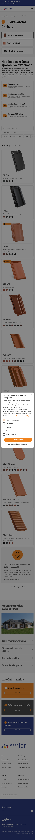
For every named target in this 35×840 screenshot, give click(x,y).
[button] (17, 444)
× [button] (31, 394)
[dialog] (17, 419)
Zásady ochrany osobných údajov (20, 416)
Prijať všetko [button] (18, 440)
